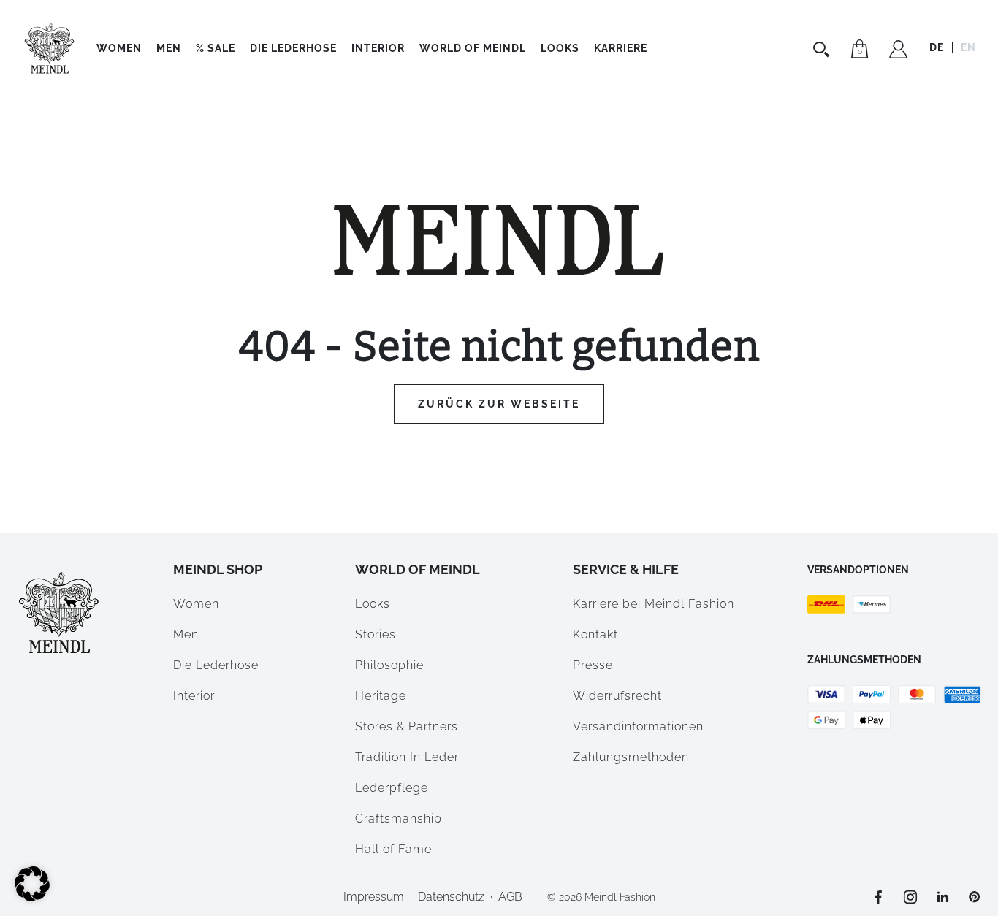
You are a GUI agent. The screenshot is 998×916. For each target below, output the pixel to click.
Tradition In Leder (407, 757)
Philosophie (389, 665)
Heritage (380, 696)
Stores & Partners (406, 726)
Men (168, 48)
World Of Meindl (472, 48)
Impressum (373, 897)
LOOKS (560, 48)
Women (119, 48)
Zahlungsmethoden (631, 757)
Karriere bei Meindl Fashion (653, 604)
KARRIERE (620, 48)
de (936, 47)
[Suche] (823, 49)
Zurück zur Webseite (499, 404)
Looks (372, 604)
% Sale (215, 48)
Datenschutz (451, 897)
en (968, 47)
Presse (593, 665)
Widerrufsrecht (617, 696)
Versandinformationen (638, 726)
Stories (375, 634)
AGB (510, 897)
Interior (378, 48)
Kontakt (595, 634)
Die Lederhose (293, 48)
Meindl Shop (217, 569)
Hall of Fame (393, 849)
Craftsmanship (398, 818)
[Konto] (898, 51)
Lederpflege (391, 788)
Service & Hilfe (626, 569)
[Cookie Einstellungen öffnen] (32, 897)
